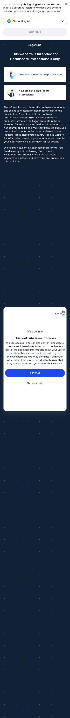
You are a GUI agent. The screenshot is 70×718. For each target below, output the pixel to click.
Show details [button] (35, 383)
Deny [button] (58, 313)
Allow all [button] (35, 373)
